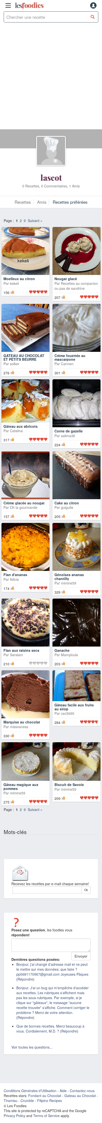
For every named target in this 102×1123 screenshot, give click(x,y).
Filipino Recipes (49, 1100)
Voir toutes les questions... (31, 1047)
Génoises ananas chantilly (69, 576)
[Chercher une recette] (92, 16)
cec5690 (67, 713)
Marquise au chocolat (21, 721)
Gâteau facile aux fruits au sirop (74, 706)
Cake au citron (66, 502)
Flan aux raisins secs (21, 650)
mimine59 (68, 583)
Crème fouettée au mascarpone (69, 357)
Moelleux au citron (19, 278)
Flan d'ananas (15, 574)
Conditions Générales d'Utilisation (30, 1090)
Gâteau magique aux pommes (20, 786)
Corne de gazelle (68, 430)
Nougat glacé (65, 278)
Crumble (27, 1100)
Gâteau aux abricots (20, 430)
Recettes (23, 202)
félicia (14, 579)
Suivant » (35, 220)
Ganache (62, 650)
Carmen (67, 363)
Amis (41, 202)
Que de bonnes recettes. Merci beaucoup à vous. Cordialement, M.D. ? (50, 1028)
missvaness (19, 726)
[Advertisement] (51, 78)
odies (29, 5)
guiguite (67, 507)
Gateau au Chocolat (80, 1095)
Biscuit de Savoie (69, 784)
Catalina (16, 435)
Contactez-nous (82, 1090)
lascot (51, 177)
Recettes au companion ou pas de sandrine (76, 286)
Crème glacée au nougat (24, 502)
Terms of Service (46, 1115)
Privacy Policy (14, 1115)
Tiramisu (10, 1100)
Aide (63, 1090)
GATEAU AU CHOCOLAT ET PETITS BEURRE (23, 357)
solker (14, 363)
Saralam (16, 654)
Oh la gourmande (23, 507)
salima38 (68, 435)
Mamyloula (69, 654)
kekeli (14, 283)
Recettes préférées (70, 202)
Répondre (25, 979)
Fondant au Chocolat (44, 1095)
